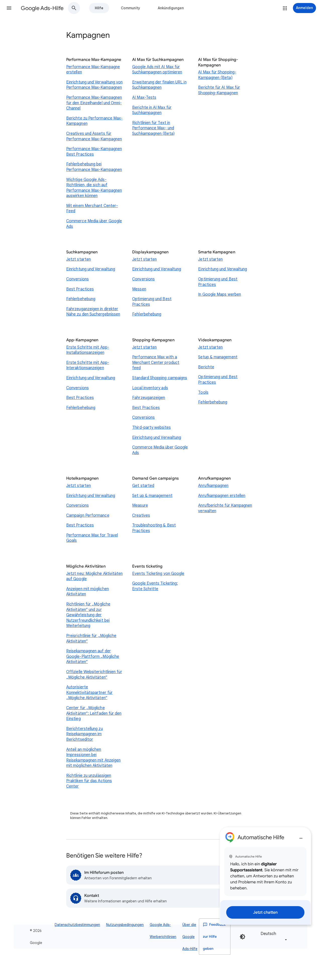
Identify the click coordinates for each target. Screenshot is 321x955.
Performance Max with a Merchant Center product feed (155, 362)
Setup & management (217, 357)
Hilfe (99, 8)
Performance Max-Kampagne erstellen (93, 69)
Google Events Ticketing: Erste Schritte (155, 586)
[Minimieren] (300, 836)
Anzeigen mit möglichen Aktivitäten (87, 591)
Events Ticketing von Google (158, 573)
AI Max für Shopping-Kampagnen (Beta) (217, 75)
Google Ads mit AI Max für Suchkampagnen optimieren (157, 69)
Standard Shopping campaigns (159, 377)
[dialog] (265, 876)
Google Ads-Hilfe (42, 8)
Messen (139, 289)
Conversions (77, 279)
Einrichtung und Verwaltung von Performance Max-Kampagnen (94, 85)
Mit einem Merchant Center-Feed (92, 208)
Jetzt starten (78, 259)
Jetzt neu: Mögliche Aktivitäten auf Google (94, 576)
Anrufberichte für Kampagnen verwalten (225, 508)
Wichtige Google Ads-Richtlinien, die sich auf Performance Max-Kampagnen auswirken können (94, 187)
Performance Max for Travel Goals (92, 538)
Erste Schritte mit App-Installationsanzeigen (87, 350)
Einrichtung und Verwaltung (90, 269)
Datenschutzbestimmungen (77, 924)
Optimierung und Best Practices (152, 301)
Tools (203, 392)
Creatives (141, 515)
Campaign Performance (87, 515)
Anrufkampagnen (213, 485)
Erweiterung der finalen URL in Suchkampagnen (159, 85)
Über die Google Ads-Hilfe (189, 936)
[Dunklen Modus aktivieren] (242, 937)
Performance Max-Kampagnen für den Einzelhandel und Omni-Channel (94, 103)
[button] (9, 8)
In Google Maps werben (219, 294)
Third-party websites (151, 427)
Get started (143, 485)
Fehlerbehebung (80, 298)
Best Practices (80, 289)
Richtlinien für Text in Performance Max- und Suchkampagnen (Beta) (153, 128)
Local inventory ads (150, 387)
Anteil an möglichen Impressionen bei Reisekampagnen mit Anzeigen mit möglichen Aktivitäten (93, 757)
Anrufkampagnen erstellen (221, 495)
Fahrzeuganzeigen (148, 397)
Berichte (206, 367)
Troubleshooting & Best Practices (154, 528)
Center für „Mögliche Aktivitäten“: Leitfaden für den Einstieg (93, 713)
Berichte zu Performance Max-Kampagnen (94, 121)
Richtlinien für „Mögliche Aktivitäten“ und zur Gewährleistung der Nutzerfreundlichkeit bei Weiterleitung (88, 615)
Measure (140, 505)
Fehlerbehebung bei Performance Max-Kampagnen (94, 167)
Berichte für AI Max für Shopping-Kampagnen (219, 90)
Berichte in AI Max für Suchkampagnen (152, 110)
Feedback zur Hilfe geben (214, 936)
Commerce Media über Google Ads (94, 224)
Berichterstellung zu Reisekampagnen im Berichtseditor (84, 734)
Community (130, 8)
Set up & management (152, 495)
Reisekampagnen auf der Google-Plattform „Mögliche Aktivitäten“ (92, 656)
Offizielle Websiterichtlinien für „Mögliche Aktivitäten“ (94, 674)
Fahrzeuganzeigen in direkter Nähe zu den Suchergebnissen (93, 311)
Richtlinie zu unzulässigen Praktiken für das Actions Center (89, 781)
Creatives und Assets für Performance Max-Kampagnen (94, 136)
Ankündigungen (171, 8)
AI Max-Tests (144, 97)
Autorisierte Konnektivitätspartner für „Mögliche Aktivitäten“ (89, 692)
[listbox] (273, 936)
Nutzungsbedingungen (125, 924)
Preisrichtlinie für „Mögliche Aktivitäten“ (91, 638)
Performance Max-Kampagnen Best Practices (94, 151)
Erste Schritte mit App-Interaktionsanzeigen (87, 365)
